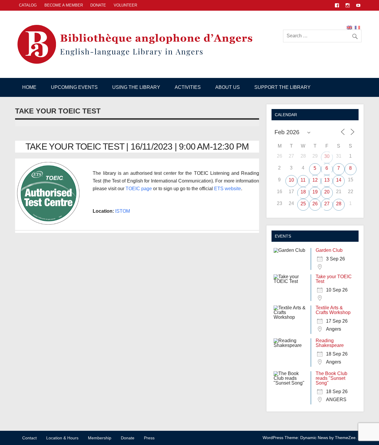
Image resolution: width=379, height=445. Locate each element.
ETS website (227, 188)
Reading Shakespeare (330, 343)
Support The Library (282, 87)
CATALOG (28, 5)
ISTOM (122, 211)
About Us (227, 87)
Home (29, 87)
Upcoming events (74, 87)
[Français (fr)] (357, 27)
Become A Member (63, 5)
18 (303, 191)
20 (327, 191)
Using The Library (136, 87)
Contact (29, 438)
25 (303, 203)
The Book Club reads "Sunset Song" (331, 378)
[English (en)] (349, 27)
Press (149, 438)
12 (315, 180)
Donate (98, 5)
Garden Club (329, 250)
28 (338, 203)
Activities (188, 87)
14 (338, 180)
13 (327, 180)
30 (327, 156)
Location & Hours (62, 438)
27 (327, 203)
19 (315, 191)
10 (291, 180)
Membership (99, 438)
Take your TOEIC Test (334, 279)
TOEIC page (139, 188)
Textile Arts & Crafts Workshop (333, 310)
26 (315, 203)
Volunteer (125, 5)
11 (303, 180)
